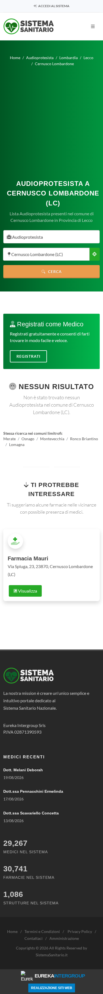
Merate (9, 438)
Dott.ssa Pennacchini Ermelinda (33, 791)
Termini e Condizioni (42, 931)
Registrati (28, 356)
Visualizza (27, 590)
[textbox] (50, 237)
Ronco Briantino (84, 438)
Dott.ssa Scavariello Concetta (31, 813)
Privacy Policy (80, 931)
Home (12, 931)
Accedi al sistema (53, 6)
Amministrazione (64, 938)
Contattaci (33, 938)
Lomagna (16, 444)
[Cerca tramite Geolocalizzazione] (94, 254)
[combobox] (51, 236)
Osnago (27, 438)
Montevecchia (52, 438)
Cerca (54, 271)
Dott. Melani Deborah (23, 770)
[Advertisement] (51, 120)
